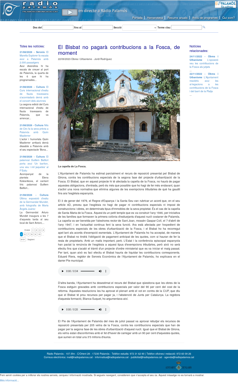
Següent (31, 239)
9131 (23, 239)
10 (39, 234)
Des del (37, 27)
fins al (77, 27)
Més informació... (9, 380)
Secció (118, 27)
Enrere (27, 230)
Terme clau (164, 27)
